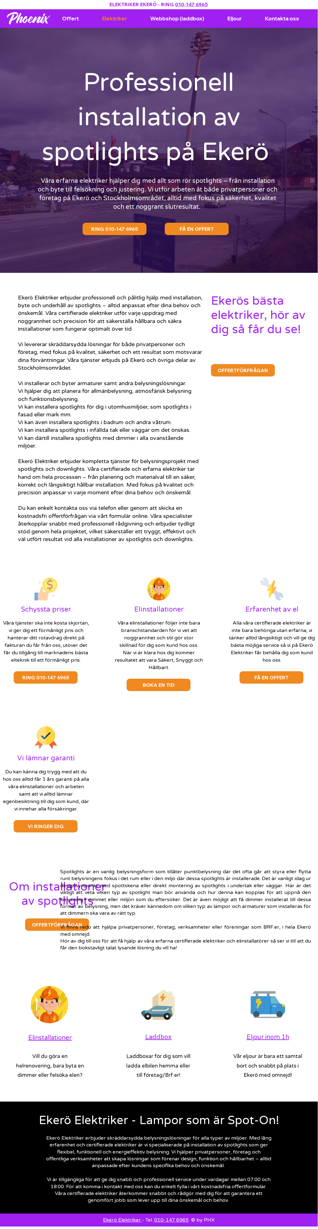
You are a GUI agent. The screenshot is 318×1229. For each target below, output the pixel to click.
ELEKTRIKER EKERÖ (133, 4)
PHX (209, 1220)
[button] (46, 826)
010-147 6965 (191, 4)
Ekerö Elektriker (122, 1220)
